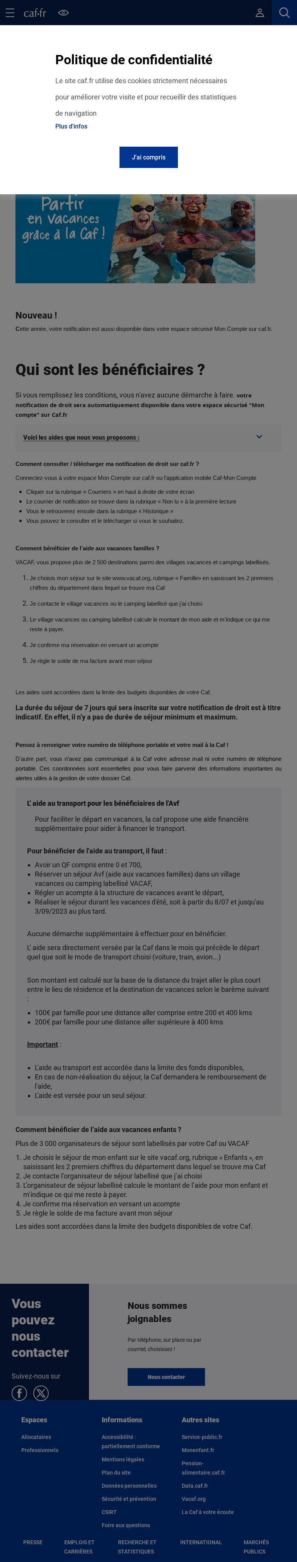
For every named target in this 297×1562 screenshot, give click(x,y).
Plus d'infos (71, 126)
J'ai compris (149, 157)
